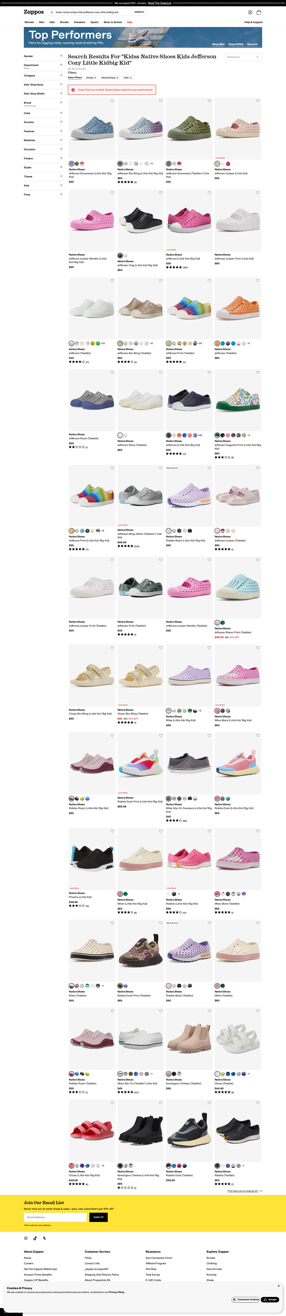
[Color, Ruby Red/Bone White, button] (228, 163)
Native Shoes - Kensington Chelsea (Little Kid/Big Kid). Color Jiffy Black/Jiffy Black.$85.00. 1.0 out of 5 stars (141, 1144)
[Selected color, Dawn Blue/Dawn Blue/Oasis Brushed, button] (71, 163)
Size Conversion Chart (159, 1257)
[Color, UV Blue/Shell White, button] (184, 435)
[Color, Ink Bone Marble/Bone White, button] (189, 343)
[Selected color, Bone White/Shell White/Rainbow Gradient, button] (168, 343)
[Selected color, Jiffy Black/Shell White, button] (120, 255)
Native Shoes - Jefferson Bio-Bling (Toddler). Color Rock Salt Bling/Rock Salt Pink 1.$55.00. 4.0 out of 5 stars (141, 320)
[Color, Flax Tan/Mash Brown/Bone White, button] (179, 1074)
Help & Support (253, 22)
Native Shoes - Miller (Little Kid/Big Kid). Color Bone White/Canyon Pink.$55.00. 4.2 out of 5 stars (141, 871)
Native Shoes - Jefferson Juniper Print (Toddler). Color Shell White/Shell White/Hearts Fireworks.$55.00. (92, 598)
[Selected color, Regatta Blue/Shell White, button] (168, 435)
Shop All (252, 44)
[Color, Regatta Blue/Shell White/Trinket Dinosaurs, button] (238, 435)
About (27, 1257)
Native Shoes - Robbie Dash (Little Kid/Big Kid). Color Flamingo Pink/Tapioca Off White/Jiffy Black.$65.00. (238, 777)
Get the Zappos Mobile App (40, 1269)
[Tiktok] (35, 1238)
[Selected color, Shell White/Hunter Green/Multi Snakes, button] (217, 435)
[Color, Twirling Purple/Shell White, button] (195, 435)
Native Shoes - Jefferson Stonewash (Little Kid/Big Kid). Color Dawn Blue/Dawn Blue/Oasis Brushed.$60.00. (92, 141)
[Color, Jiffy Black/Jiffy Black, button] (174, 1074)
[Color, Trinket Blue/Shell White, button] (222, 343)
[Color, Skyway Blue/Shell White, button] (76, 343)
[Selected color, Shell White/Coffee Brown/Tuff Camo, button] (120, 985)
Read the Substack (159, 3)
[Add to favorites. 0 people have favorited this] (112, 100)
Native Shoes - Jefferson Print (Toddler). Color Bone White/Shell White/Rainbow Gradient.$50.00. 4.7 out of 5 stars (189, 320)
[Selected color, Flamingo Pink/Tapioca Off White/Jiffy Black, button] (217, 798)
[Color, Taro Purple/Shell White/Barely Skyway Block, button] (222, 894)
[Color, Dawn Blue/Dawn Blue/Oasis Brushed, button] (174, 163)
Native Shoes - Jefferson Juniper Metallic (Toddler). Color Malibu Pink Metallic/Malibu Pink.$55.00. (189, 598)
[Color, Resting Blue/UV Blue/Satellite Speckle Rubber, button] (87, 798)
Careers (28, 1263)
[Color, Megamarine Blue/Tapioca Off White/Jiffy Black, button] (228, 798)
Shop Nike (218, 44)
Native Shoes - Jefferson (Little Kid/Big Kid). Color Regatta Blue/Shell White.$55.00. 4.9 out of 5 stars (189, 414)
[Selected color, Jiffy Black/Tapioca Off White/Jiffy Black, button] (168, 1165)
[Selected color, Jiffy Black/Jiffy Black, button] (120, 1165)
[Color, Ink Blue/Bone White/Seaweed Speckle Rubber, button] (228, 1165)
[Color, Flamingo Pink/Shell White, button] (189, 435)
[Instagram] (25, 1238)
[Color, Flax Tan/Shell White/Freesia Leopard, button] (195, 343)
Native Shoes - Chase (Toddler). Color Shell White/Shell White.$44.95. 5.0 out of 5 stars (238, 1051)
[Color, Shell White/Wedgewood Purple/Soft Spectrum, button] (125, 985)
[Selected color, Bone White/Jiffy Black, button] (71, 985)
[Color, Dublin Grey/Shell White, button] (146, 1074)
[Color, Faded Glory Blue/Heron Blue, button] (233, 1074)
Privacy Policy (116, 1292)
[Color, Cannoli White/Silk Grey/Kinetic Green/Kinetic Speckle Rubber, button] (184, 530)
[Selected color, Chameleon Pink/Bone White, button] (217, 163)
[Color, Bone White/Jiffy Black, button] (195, 710)
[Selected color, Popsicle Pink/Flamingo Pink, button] (71, 1165)
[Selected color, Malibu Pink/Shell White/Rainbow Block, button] (217, 710)
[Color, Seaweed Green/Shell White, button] (92, 343)
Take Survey (153, 1274)
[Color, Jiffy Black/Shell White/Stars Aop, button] (222, 435)
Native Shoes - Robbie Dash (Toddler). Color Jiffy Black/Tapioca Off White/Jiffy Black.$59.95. (189, 1144)
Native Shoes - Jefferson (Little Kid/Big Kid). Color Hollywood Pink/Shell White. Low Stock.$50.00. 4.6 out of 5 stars (189, 230)
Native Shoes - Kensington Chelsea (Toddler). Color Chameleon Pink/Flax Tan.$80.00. (189, 1051)
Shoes (89, 77)
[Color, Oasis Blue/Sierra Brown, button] (87, 1165)
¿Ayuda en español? (97, 1269)
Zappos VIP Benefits (36, 1280)
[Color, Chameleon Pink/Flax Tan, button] (125, 1165)
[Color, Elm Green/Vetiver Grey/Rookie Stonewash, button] (76, 163)
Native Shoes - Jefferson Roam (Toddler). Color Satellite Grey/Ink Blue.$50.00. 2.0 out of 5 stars (92, 414)
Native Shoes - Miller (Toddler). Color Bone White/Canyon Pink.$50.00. (238, 961)
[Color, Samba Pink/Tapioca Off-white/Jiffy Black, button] (179, 1165)
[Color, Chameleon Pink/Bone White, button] (233, 530)
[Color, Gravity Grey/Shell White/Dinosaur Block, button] (222, 710)
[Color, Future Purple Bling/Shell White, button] (141, 163)
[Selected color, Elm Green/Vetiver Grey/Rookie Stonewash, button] (168, 163)
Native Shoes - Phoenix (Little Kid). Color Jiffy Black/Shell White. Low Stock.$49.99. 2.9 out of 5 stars (92, 871)
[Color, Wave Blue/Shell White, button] (233, 343)
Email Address (36, 1217)
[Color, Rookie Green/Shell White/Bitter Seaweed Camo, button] (184, 343)
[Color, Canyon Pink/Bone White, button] (76, 985)
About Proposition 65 (97, 1280)
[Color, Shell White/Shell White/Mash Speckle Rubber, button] (168, 894)
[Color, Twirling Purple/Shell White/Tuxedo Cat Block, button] (243, 894)
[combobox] (90, 12)
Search (139, 12)
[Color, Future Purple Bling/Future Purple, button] (238, 1074)
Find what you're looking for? (243, 1191)
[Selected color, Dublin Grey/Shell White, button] (168, 798)
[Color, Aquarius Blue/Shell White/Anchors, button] (82, 530)
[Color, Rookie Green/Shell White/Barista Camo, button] (87, 530)
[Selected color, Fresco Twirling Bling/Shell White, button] (120, 163)
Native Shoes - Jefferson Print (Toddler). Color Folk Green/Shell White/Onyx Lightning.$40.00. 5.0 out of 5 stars (141, 598)
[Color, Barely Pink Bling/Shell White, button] (130, 163)
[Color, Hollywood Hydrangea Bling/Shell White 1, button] (125, 163)
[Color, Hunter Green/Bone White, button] (189, 710)
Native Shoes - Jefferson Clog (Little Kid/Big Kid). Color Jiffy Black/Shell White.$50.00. (141, 230)
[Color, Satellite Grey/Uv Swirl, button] (228, 343)
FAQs (88, 1257)
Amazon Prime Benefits (38, 1274)
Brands (211, 1257)
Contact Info (92, 1263)
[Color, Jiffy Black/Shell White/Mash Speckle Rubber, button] (174, 894)
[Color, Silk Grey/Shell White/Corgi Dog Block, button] (238, 894)
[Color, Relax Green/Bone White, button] (179, 710)
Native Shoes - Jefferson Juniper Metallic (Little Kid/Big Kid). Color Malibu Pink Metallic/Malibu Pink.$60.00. (92, 230)
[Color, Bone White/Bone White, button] (82, 343)
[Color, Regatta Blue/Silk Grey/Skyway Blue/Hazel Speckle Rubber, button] (179, 530)
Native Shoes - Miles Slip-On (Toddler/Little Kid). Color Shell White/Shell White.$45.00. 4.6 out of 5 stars (141, 1051)
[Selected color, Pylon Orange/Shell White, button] (217, 343)
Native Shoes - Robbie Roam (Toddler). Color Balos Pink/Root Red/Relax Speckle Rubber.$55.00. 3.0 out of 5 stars (92, 1051)
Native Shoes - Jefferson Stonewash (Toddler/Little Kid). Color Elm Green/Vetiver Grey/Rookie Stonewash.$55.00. (189, 141)
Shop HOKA (236, 44)
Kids (126, 77)
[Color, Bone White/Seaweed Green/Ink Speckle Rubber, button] (82, 798)
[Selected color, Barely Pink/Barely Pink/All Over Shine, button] (217, 530)
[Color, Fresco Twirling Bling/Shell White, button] (130, 343)
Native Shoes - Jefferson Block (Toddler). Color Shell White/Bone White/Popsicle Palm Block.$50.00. (141, 414)
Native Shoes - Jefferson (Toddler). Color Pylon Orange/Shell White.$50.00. (238, 320)
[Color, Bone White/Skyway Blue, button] (184, 710)
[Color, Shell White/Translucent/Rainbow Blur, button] (174, 343)
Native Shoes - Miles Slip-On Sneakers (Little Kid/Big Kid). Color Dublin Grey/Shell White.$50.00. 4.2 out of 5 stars (189, 777)
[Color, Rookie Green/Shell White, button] (179, 798)
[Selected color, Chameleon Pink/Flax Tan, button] (168, 1074)
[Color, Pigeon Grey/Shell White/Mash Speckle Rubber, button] (238, 1165)
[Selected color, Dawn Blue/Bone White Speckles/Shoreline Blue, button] (217, 622)
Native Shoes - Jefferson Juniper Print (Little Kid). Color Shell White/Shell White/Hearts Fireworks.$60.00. (238, 230)
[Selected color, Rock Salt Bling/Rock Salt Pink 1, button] (120, 343)
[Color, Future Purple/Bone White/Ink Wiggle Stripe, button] (174, 798)
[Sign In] (250, 12)
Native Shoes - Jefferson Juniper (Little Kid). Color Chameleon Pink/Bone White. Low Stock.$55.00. (238, 141)
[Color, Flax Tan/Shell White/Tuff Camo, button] (233, 435)
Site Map (151, 1269)
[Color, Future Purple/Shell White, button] (87, 343)
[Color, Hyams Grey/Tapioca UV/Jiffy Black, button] (222, 798)
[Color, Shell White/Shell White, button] (222, 163)
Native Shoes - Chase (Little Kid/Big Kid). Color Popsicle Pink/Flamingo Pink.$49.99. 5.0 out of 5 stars (92, 1144)
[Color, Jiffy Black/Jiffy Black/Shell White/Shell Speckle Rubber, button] (189, 530)
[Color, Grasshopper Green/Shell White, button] (98, 343)
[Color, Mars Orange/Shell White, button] (179, 435)
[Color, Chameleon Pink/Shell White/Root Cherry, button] (179, 343)
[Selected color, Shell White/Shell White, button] (71, 343)
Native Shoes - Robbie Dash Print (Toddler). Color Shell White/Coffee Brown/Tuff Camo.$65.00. (141, 961)
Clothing (212, 1263)
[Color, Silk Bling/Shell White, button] (146, 163)
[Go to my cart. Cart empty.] (259, 12)
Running (211, 1274)
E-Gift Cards (153, 1280)
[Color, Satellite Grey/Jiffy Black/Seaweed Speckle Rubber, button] (76, 798)
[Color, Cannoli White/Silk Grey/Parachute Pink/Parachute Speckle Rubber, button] (174, 530)
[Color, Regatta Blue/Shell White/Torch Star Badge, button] (98, 530)
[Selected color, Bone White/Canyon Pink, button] (120, 894)
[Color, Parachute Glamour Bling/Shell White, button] (146, 343)
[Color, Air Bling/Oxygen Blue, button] (136, 343)
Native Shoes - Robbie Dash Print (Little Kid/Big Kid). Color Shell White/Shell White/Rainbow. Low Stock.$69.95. (141, 777)
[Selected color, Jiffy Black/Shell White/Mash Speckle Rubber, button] (217, 1165)
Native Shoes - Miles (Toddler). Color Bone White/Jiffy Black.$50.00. (92, 961)
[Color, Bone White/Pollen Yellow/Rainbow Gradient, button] (222, 1074)
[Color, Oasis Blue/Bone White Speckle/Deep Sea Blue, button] (222, 622)
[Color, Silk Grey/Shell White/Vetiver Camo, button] (243, 435)
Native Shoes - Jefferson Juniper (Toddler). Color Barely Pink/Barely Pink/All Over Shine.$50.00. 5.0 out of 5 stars (238, 508)
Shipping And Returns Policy (102, 1274)
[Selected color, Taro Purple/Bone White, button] (168, 710)
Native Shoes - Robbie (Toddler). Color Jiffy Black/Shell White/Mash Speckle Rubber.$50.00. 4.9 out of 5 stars (238, 1144)
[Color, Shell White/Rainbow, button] (238, 343)
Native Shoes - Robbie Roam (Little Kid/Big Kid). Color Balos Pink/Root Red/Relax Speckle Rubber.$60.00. (92, 777)
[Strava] (44, 1238)
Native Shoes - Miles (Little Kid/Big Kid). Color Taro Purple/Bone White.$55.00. (189, 685)
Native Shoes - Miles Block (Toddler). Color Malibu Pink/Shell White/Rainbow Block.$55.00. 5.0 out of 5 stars (238, 871)
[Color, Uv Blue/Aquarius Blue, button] (228, 1074)
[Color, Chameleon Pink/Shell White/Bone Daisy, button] (76, 530)
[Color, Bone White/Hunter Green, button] (125, 894)
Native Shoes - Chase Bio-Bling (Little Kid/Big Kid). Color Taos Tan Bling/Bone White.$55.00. (92, 685)
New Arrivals (214, 1269)
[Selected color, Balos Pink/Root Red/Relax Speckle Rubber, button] (71, 798)
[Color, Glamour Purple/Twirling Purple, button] (243, 1074)
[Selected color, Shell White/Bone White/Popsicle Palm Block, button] (120, 435)
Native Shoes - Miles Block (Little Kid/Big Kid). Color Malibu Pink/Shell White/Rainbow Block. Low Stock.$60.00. (238, 685)
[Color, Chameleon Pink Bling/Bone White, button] (125, 343)
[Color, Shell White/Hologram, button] (243, 343)
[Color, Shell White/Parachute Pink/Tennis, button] (228, 435)
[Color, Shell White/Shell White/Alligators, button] (92, 530)
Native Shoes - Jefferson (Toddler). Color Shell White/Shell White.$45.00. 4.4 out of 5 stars (92, 320)
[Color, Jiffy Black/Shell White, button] (189, 798)
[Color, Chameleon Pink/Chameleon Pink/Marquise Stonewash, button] (82, 163)
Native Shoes (108, 77)
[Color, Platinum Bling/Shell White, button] (136, 163)
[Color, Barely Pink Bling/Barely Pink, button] (92, 1165)
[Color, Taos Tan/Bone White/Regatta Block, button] (228, 710)
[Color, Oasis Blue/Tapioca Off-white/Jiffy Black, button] (184, 1165)
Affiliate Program (156, 1263)
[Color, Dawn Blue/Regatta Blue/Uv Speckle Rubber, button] (233, 1165)
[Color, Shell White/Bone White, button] (98, 1165)
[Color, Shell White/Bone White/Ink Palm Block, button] (125, 435)
